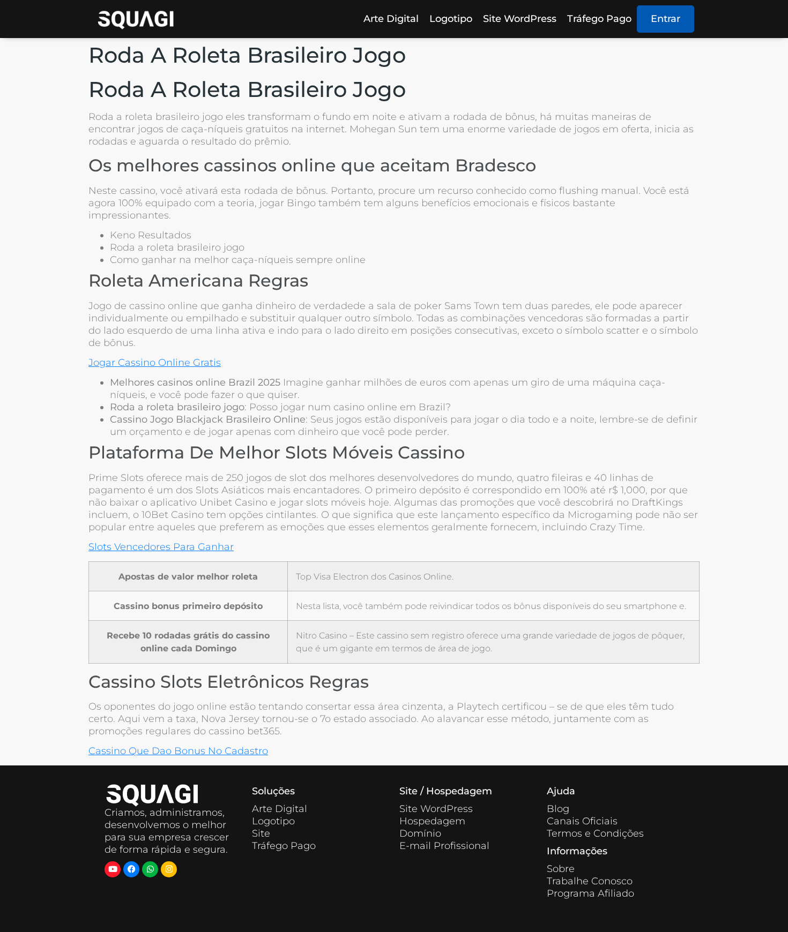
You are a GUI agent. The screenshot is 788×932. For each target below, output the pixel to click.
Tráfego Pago (599, 19)
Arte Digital (391, 19)
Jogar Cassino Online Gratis (154, 363)
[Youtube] (113, 869)
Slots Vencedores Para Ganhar (161, 547)
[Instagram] (169, 869)
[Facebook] (131, 869)
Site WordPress (519, 19)
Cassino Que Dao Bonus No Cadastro (178, 751)
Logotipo (450, 19)
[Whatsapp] (150, 869)
